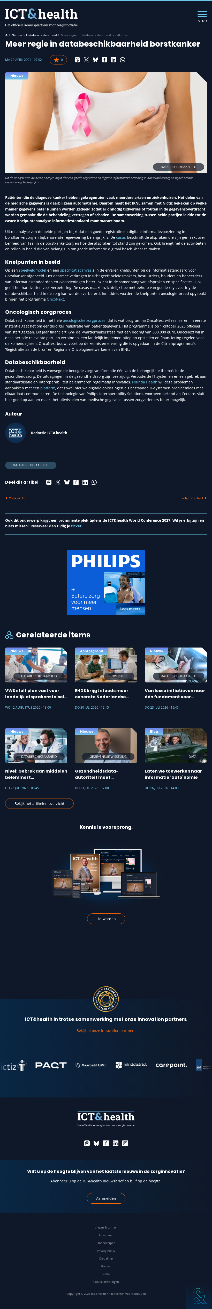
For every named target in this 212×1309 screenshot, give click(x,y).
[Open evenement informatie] (199, 1296)
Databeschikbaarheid (41, 35)
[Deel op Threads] (77, 59)
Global (106, 1274)
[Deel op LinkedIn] (113, 59)
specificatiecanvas (76, 270)
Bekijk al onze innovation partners (106, 1030)
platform (47, 388)
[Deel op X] (86, 59)
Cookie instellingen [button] (106, 1282)
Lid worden (106, 918)
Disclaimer (106, 1258)
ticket (76, 525)
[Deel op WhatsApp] (122, 59)
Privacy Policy (106, 1251)
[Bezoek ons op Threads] (87, 1143)
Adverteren (106, 1235)
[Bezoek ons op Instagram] (125, 1143)
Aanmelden (106, 1198)
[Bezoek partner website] (36, 1065)
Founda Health (144, 382)
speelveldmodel (32, 270)
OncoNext (55, 299)
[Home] (6, 35)
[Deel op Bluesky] (95, 59)
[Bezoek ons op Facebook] (106, 1143)
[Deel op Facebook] (104, 59)
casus (121, 237)
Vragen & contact (106, 1227)
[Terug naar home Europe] (41, 17)
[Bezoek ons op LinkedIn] (115, 1143)
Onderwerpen (106, 1243)
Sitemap (106, 1266)
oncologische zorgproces (84, 320)
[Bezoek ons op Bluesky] (96, 1143)
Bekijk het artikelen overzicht (39, 803)
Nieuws (17, 35)
